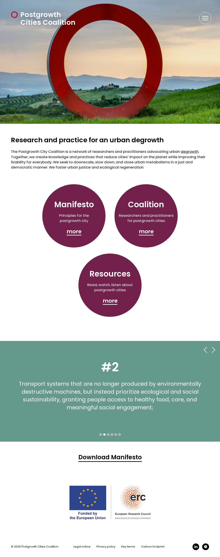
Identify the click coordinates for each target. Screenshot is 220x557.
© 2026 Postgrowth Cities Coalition (34, 546)
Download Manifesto (110, 457)
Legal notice (81, 546)
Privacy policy (105, 546)
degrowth (190, 151)
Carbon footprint (152, 546)
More (74, 232)
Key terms (128, 546)
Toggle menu (207, 18)
